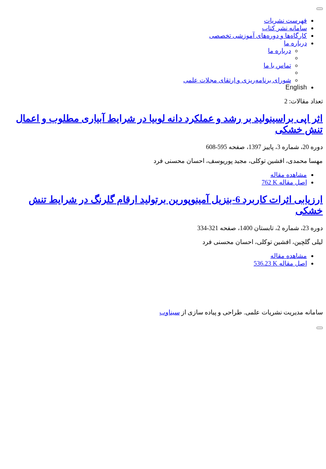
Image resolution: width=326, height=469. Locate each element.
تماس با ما (277, 65)
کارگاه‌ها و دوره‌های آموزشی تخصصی (258, 35)
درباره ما (295, 43)
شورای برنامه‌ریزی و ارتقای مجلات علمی (237, 80)
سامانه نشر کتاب (284, 28)
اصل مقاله (284, 182)
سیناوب (169, 312)
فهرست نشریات (285, 20)
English (296, 87)
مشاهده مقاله (288, 174)
